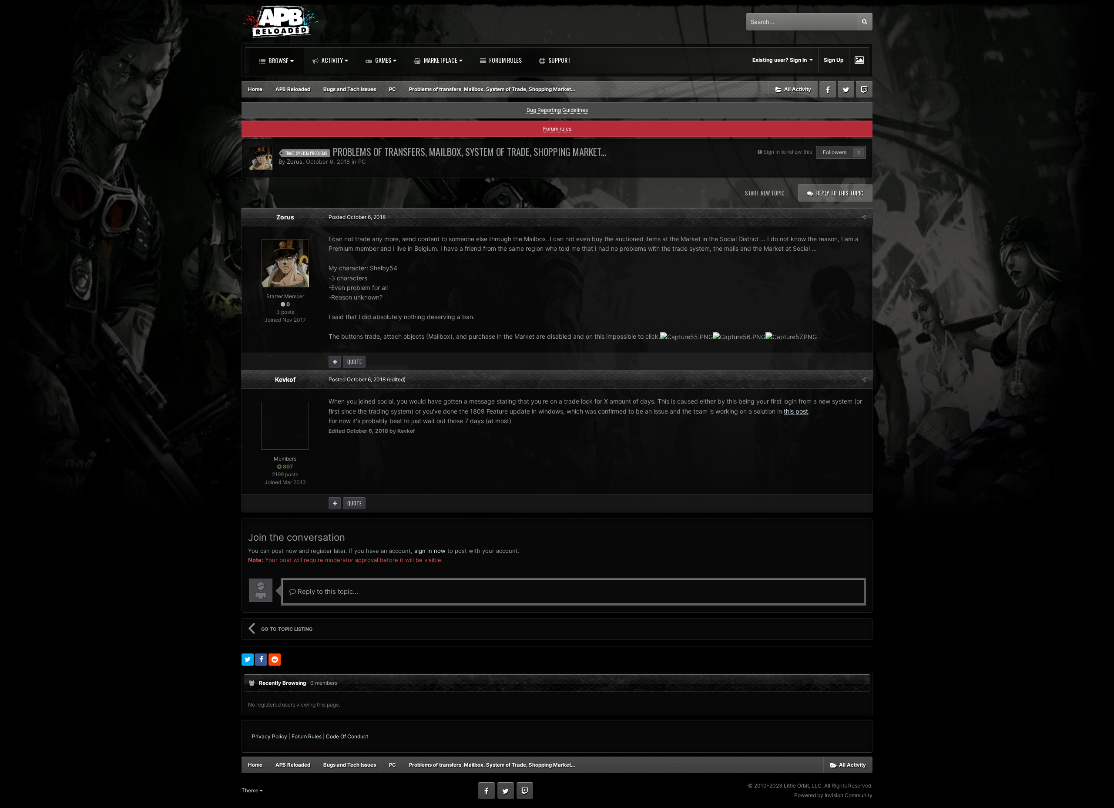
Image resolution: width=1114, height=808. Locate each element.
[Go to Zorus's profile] (260, 158)
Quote (354, 361)
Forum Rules (505, 59)
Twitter (846, 89)
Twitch (864, 89)
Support (558, 59)
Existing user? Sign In (780, 60)
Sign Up (834, 60)
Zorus (294, 161)
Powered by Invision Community (833, 795)
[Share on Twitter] (248, 659)
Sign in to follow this (787, 151)
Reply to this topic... (327, 591)
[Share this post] (864, 217)
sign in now (430, 550)
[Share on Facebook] (261, 659)
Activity (331, 59)
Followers (834, 152)
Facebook (827, 89)
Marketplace (440, 59)
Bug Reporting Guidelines (557, 110)
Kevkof (285, 379)
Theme (251, 790)
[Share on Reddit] (274, 659)
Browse (278, 60)
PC (362, 161)
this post (796, 411)
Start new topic (765, 193)
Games (382, 59)
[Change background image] (859, 60)
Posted (357, 217)
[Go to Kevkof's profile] (285, 426)
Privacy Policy (269, 736)
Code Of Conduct (347, 736)
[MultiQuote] (335, 362)
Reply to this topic (839, 193)
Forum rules (557, 128)
